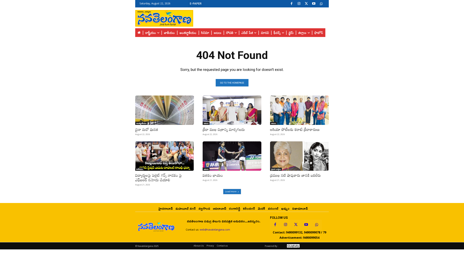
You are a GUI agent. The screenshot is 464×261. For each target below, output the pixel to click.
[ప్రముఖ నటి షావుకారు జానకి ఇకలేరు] (299, 156)
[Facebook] (291, 4)
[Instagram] (299, 4)
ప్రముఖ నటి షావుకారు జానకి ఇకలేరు (295, 175)
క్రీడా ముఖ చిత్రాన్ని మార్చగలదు (224, 129)
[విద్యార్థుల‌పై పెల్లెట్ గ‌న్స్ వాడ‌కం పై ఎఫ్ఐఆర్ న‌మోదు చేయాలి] (164, 156)
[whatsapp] (321, 4)
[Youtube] (313, 4)
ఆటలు (206, 123)
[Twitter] (306, 4)
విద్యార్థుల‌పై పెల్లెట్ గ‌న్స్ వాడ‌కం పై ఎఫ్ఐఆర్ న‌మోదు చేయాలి (158, 177)
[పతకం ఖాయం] (232, 156)
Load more (231, 191)
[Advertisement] (261, 17)
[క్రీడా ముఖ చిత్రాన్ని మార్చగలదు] (232, 110)
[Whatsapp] (316, 225)
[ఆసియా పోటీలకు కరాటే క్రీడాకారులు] (299, 110)
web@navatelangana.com (215, 229)
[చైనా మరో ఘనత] (164, 110)
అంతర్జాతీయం (141, 123)
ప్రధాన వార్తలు (276, 169)
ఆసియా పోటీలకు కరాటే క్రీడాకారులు (295, 129)
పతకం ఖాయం (213, 175)
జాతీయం (139, 169)
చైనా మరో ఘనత (146, 129)
